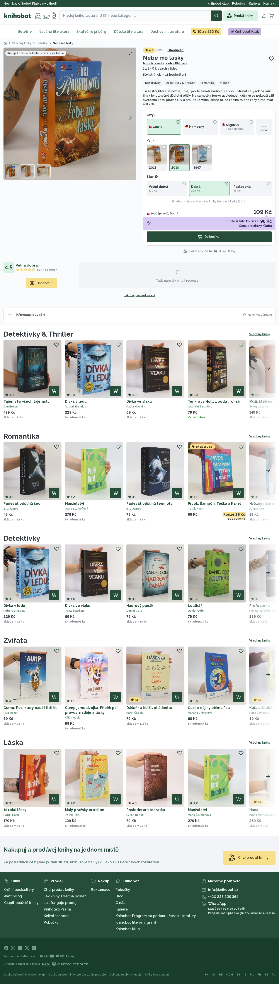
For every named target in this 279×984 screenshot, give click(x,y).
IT (245, 974)
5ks (206, 201)
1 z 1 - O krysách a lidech (161, 68)
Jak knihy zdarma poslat (65, 896)
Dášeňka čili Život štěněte (149, 708)
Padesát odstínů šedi (22, 503)
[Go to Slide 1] (12, 171)
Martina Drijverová (200, 712)
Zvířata (15, 640)
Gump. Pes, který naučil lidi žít (30, 708)
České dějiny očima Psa (209, 708)
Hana (253, 810)
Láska (13, 742)
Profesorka (259, 606)
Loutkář (195, 606)
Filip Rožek (10, 712)
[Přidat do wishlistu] (272, 58)
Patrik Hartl (196, 508)
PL (274, 974)
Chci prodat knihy (59, 890)
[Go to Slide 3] (44, 171)
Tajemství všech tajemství (27, 401)
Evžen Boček (135, 814)
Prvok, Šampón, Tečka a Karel (214, 503)
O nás (120, 903)
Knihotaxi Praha (57, 909)
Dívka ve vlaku (139, 401)
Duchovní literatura (167, 31)
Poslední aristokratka (145, 810)
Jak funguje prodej (60, 903)
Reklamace (100, 890)
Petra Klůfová (176, 63)
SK (207, 974)
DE (221, 974)
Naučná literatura (54, 31)
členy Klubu (262, 226)
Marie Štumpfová (76, 508)
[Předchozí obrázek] (9, 118)
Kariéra (122, 909)
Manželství (74, 503)
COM (229, 974)
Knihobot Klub (128, 929)
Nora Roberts (153, 63)
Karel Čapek (134, 712)
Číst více (149, 103)
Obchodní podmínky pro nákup (24, 974)
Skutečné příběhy (92, 31)
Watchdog (12, 896)
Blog (120, 896)
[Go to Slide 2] (28, 171)
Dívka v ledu (76, 401)
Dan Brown (10, 406)
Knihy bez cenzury (157, 974)
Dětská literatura (129, 31)
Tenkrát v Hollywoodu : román (215, 401)
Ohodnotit (175, 50)
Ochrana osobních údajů (125, 974)
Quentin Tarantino (200, 406)
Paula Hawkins (136, 406)
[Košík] (272, 16)
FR (259, 974)
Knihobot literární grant (136, 922)
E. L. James (10, 508)
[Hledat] (216, 15)
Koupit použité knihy (21, 903)
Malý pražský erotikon (84, 810)
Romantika (21, 436)
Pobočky (51, 922)
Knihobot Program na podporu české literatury (156, 916)
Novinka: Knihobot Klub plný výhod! (30, 3)
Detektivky (21, 538)
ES (238, 974)
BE (267, 974)
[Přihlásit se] (264, 16)
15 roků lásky (14, 810)
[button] (69, 114)
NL (252, 974)
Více (263, 130)
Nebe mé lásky (227, 201)
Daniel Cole (134, 610)
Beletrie (25, 31)
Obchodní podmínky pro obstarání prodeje (77, 974)
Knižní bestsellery (18, 890)
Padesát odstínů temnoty (149, 503)
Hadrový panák (139, 606)
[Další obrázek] (130, 118)
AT (214, 974)
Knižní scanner (56, 916)
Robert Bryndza (75, 406)
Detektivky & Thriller (38, 334)
